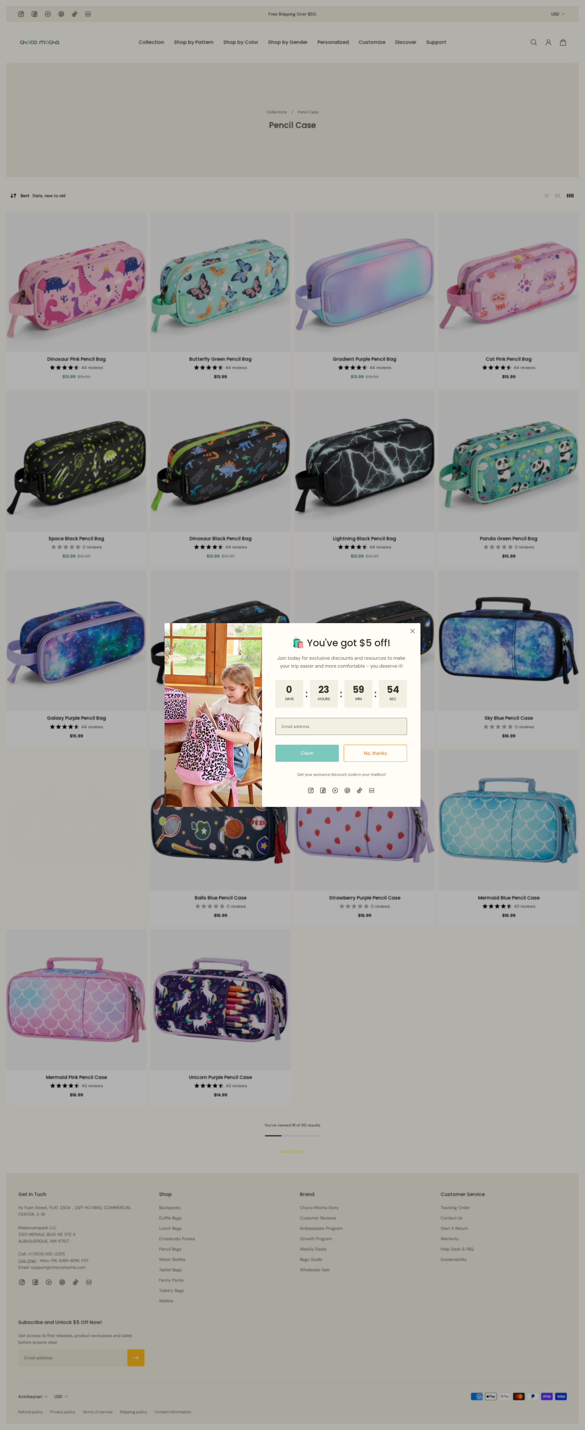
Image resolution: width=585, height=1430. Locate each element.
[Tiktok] (359, 790)
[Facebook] (323, 790)
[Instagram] (311, 790)
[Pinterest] (347, 790)
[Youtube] (335, 790)
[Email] (372, 790)
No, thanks (375, 753)
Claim (307, 753)
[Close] (412, 631)
